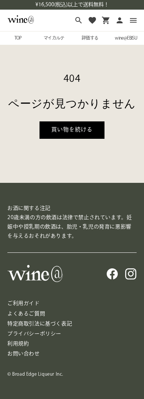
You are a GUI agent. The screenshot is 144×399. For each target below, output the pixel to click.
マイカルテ (54, 38)
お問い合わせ (23, 353)
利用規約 (18, 343)
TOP (18, 38)
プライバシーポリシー (34, 333)
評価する (90, 38)
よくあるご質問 (26, 313)
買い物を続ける (72, 129)
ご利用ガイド (23, 303)
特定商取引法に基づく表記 (39, 323)
